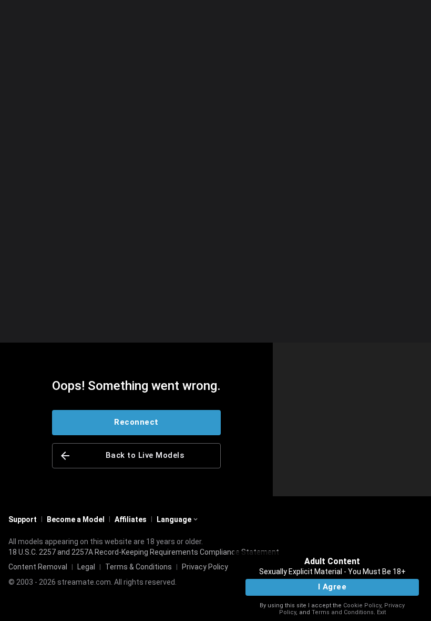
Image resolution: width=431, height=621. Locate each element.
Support (22, 519)
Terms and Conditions (343, 612)
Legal (86, 567)
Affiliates (131, 519)
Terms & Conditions (138, 567)
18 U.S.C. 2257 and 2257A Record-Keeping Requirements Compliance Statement (143, 552)
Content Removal (37, 567)
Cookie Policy (362, 605)
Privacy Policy (205, 567)
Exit (381, 612)
